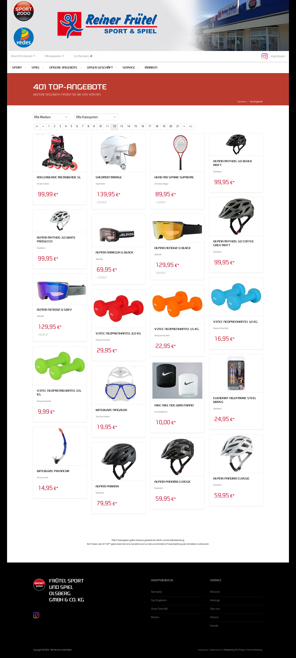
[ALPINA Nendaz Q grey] (60, 289)
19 (163, 126)
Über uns (215, 609)
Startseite (241, 102)
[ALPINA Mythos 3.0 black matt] (236, 144)
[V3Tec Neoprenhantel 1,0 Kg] (236, 297)
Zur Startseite (81, 56)
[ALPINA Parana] (119, 461)
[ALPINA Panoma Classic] (236, 454)
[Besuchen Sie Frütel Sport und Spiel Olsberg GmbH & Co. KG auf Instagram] (265, 56)
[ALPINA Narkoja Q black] (119, 230)
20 (170, 126)
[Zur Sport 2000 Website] (39, 585)
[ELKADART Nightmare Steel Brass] (236, 373)
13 (121, 126)
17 (149, 126)
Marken (151, 68)
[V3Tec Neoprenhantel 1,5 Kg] (177, 304)
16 (142, 126)
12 (114, 126)
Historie (214, 617)
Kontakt (214, 626)
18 (156, 126)
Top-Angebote (159, 600)
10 (100, 126)
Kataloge (215, 600)
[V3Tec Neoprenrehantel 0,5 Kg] (60, 366)
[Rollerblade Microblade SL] (60, 152)
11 (107, 126)
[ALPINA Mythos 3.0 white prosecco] (60, 221)
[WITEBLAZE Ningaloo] (119, 385)
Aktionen (215, 592)
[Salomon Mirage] (119, 152)
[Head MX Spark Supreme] (177, 152)
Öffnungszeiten (53, 56)
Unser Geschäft (159, 609)
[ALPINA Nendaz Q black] (177, 228)
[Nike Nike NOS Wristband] (177, 380)
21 (177, 126)
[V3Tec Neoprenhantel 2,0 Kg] (119, 309)
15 (135, 126)
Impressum (203, 650)
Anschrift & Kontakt (21, 56)
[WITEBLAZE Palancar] (60, 446)
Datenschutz (216, 650)
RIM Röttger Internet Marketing (248, 650)
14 (128, 126)
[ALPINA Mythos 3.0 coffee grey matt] (236, 216)
